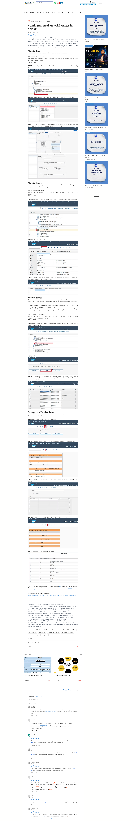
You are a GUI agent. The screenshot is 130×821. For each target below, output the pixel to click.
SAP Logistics (44, 635)
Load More (96, 194)
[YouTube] (58, 3)
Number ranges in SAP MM (53, 632)
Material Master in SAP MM (63, 675)
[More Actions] (77, 707)
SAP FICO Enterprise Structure (34, 675)
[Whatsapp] (55, 3)
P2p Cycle (37, 635)
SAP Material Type (32, 632)
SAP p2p (31, 635)
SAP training (38, 629)
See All (80, 654)
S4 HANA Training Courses (43, 12)
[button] (110, 4)
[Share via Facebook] (28, 642)
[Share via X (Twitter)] (32, 642)
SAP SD (67, 12)
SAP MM (54, 12)
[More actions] (77, 21)
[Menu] (100, 3)
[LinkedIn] (61, 3)
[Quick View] (96, 84)
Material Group (42, 632)
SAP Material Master (71, 629)
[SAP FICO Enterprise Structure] (38, 665)
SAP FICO (60, 12)
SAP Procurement (53, 635)
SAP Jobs (32, 12)
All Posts (25, 12)
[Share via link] (38, 642)
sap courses (31, 629)
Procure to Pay (62, 629)
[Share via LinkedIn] (35, 642)
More (73, 12)
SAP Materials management (67, 632)
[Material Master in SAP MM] (68, 665)
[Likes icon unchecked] (32, 716)
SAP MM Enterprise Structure (50, 629)
